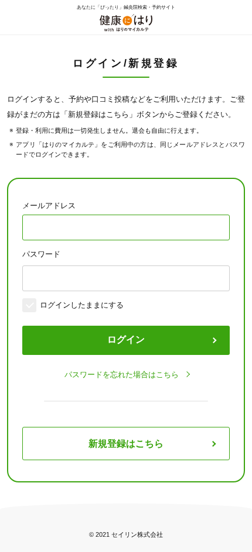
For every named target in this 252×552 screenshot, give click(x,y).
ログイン (126, 339)
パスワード (41, 254)
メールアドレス (49, 205)
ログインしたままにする (82, 305)
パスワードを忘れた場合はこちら (121, 374)
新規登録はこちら (126, 443)
